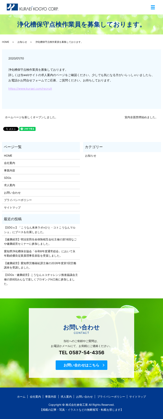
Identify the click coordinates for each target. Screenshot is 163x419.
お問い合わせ (12, 192)
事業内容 (9, 170)
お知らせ (22, 41)
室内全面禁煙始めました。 (141, 117)
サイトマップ (12, 207)
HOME (5, 41)
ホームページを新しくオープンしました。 (31, 117)
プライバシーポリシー (18, 200)
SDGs (7, 177)
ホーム (21, 396)
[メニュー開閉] (153, 7)
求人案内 (9, 185)
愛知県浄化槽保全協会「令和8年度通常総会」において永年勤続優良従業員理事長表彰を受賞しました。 (39, 253)
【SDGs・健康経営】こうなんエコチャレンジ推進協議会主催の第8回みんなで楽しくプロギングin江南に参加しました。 (41, 279)
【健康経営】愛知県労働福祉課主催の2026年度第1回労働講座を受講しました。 (40, 265)
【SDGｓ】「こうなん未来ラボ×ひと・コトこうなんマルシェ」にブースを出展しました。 (40, 229)
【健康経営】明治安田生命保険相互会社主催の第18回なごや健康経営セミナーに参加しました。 (40, 241)
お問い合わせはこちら (81, 365)
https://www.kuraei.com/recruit (30, 88)
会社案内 (9, 163)
